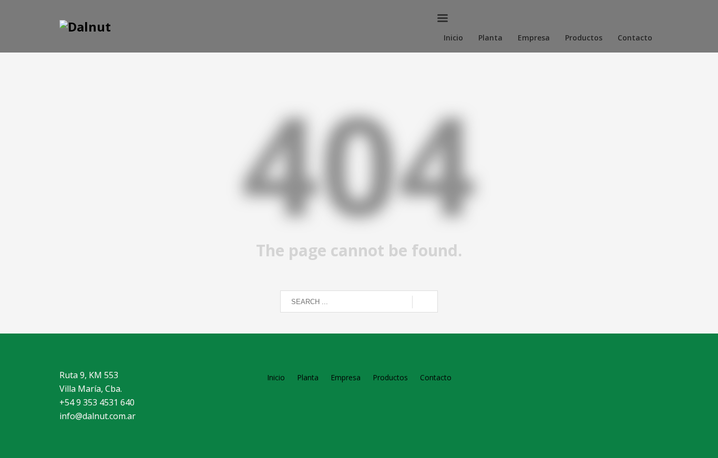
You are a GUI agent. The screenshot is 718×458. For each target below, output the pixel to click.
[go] (425, 302)
